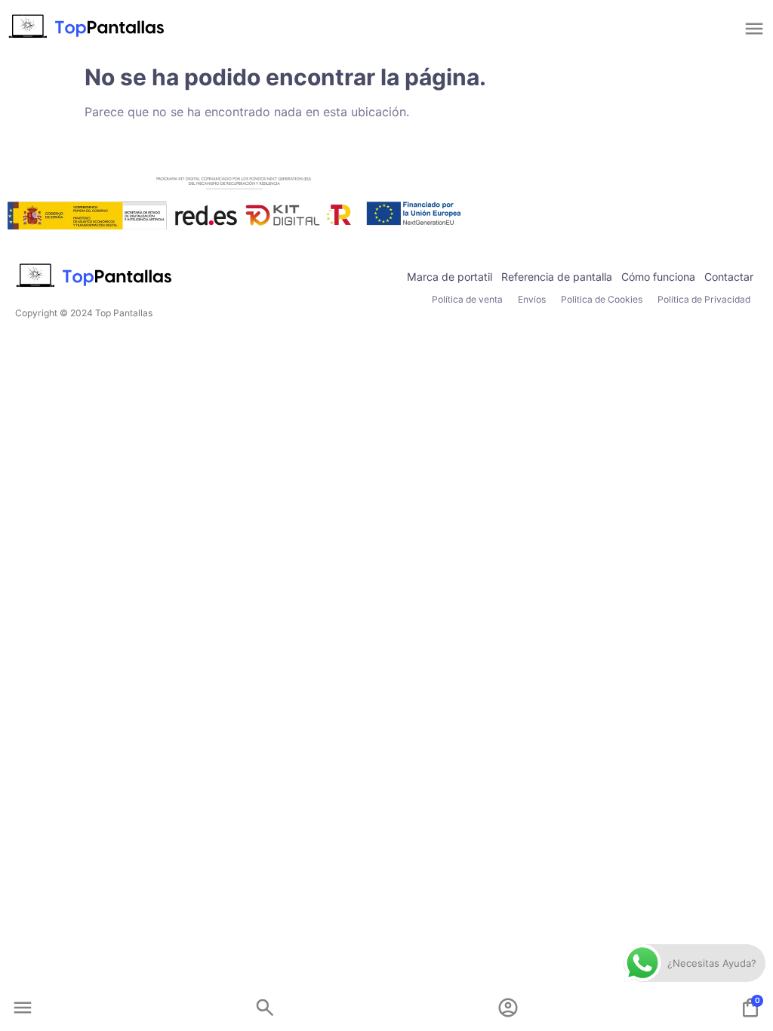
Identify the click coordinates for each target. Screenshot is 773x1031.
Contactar (728, 276)
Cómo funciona (658, 276)
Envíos (532, 299)
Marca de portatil (449, 276)
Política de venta (467, 299)
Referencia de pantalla (556, 276)
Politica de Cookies (601, 299)
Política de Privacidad (704, 299)
